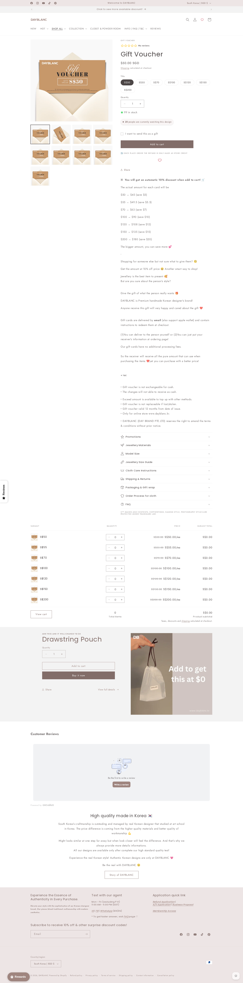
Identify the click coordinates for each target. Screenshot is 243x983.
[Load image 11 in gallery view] (40, 155)
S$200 (128, 90)
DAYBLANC (44, 975)
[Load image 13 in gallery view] (82, 155)
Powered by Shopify (58, 975)
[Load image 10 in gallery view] (102, 134)
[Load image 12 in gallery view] (61, 155)
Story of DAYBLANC (122, 875)
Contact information (145, 975)
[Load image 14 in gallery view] (102, 155)
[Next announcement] (211, 9)
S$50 (127, 82)
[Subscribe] (86, 934)
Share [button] (127, 169)
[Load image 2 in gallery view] (61, 134)
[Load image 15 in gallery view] (40, 176)
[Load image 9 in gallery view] (82, 134)
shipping (186, 621)
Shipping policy (126, 975)
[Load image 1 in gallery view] (40, 134)
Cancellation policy (165, 975)
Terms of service (108, 975)
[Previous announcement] (31, 9)
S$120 (187, 82)
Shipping (125, 68)
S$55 (142, 82)
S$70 (156, 82)
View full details (106, 689)
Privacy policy (92, 975)
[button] (44, 28)
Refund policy (76, 975)
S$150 (203, 82)
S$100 (171, 82)
